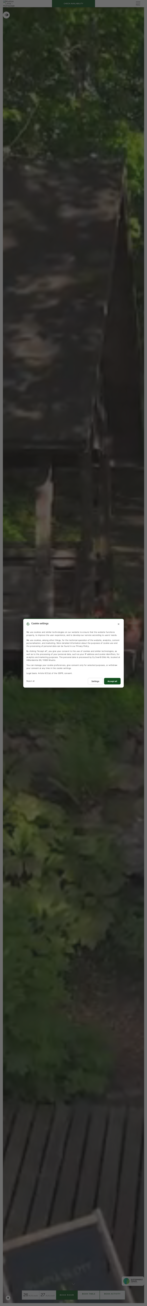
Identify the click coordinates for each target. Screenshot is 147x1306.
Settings (95, 681)
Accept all (112, 681)
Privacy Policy (82, 646)
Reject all (30, 681)
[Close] (119, 624)
